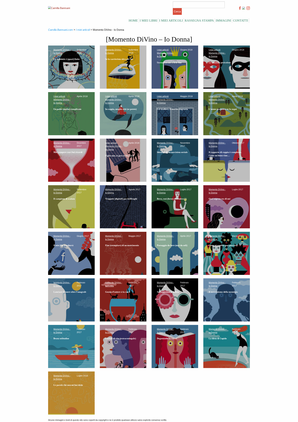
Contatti (240, 20)
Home (133, 20)
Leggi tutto (82, 90)
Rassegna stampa (199, 20)
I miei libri (148, 20)
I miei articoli (171, 20)
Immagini (223, 20)
